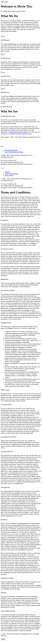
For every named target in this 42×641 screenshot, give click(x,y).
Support (7, 172)
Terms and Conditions (11, 173)
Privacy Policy (9, 175)
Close (3, 639)
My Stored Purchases (11, 150)
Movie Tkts (4, 1)
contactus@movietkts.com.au (18, 132)
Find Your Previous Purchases (14, 152)
